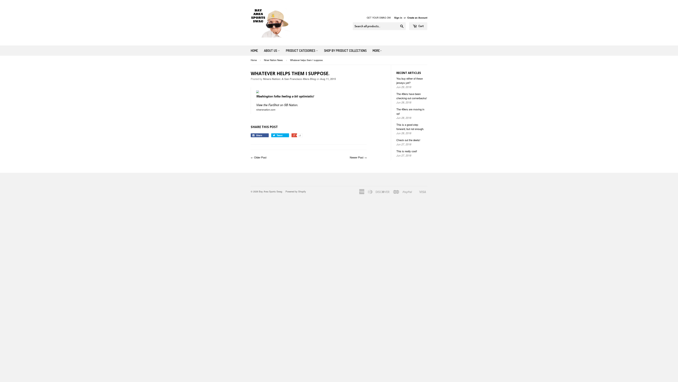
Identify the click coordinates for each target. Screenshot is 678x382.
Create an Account (417, 17)
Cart (421, 26)
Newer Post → (358, 157)
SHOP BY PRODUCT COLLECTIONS (345, 51)
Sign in (398, 17)
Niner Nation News (273, 60)
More (376, 51)
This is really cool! (406, 151)
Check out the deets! (408, 140)
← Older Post (258, 157)
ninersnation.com (265, 109)
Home (254, 51)
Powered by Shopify (296, 191)
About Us (271, 51)
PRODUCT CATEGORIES (301, 51)
